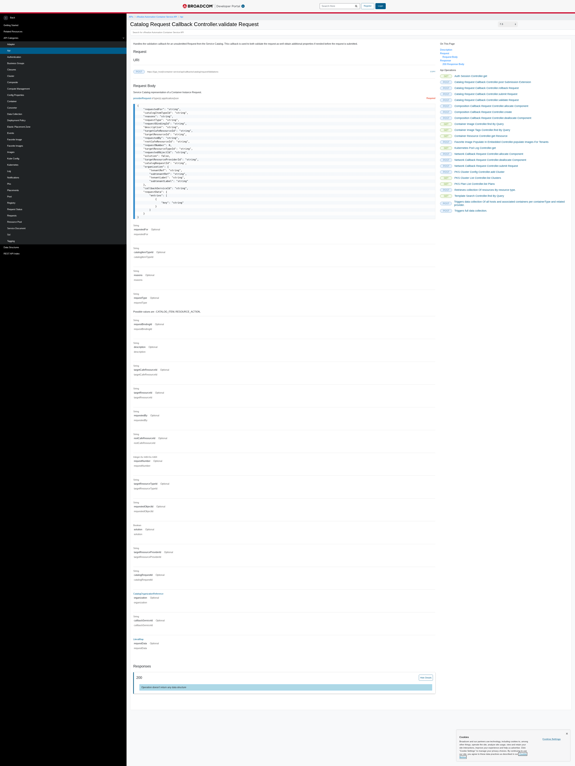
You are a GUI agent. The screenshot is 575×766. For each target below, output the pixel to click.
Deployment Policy (16, 120)
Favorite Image (14, 139)
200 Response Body (453, 64)
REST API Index (12, 253)
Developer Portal (228, 6)
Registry (11, 203)
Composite (12, 82)
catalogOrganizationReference (148, 594)
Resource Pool (14, 222)
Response (445, 60)
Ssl (8, 234)
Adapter (11, 44)
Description (446, 50)
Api (8, 50)
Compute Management (18, 89)
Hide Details (426, 677)
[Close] (567, 734)
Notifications (13, 177)
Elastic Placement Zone (18, 127)
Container (12, 101)
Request (444, 53)
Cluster (10, 76)
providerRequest (142, 98)
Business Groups (15, 63)
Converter (12, 108)
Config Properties (15, 95)
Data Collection (14, 114)
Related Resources (13, 31)
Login (380, 6)
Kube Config (13, 158)
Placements (13, 190)
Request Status (14, 209)
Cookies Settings (552, 739)
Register (368, 6)
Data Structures (11, 247)
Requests (12, 215)
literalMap (138, 639)
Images (11, 152)
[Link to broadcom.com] (198, 6)
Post (9, 196)
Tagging (11, 241)
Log (9, 171)
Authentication (14, 57)
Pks (9, 184)
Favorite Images (15, 146)
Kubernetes (12, 165)
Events (10, 133)
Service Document (16, 228)
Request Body (450, 57)
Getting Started (11, 25)
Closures (11, 69)
